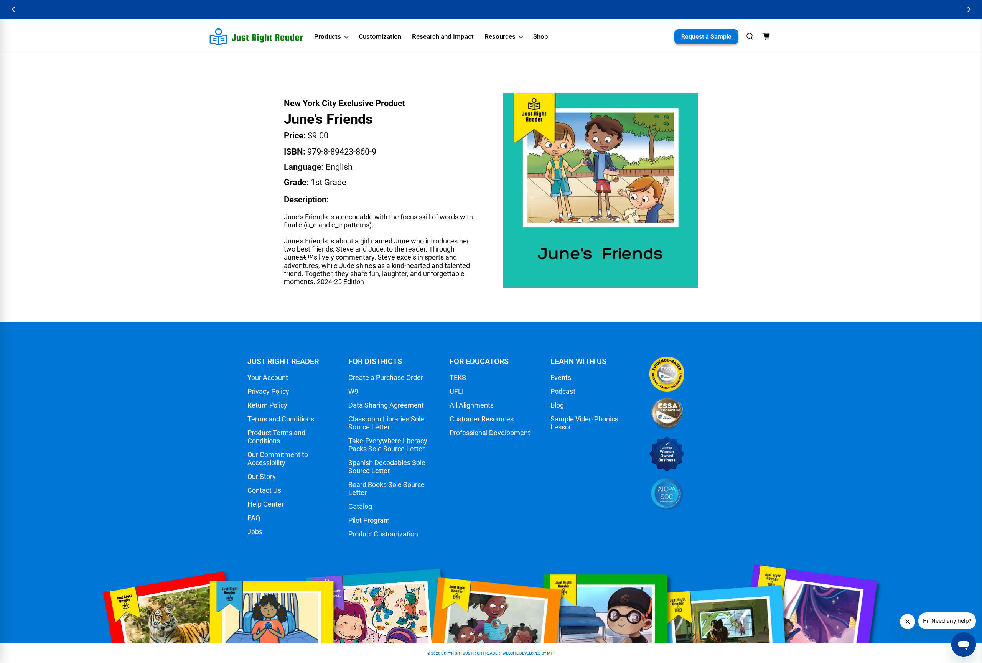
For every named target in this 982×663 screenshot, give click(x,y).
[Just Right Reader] (256, 37)
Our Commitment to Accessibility (277, 459)
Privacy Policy (268, 391)
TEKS (458, 377)
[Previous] (13, 9)
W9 (353, 391)
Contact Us (264, 490)
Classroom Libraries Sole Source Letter (386, 423)
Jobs (254, 532)
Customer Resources (482, 419)
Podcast (562, 391)
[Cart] (766, 36)
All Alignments (472, 405)
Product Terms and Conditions (276, 437)
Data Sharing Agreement (386, 405)
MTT (551, 653)
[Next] (968, 9)
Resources (500, 36)
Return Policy (267, 405)
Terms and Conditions (280, 419)
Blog (557, 405)
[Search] (750, 36)
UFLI (457, 391)
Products (327, 36)
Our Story (261, 476)
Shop (540, 36)
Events (560, 377)
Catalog (360, 506)
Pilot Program (369, 520)
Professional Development (490, 433)
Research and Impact (443, 36)
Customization (380, 36)
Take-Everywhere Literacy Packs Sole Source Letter (387, 445)
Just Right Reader (481, 653)
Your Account (267, 377)
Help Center (265, 504)
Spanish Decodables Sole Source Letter (386, 467)
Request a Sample (706, 36)
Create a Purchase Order (385, 377)
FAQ (253, 518)
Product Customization (383, 534)
